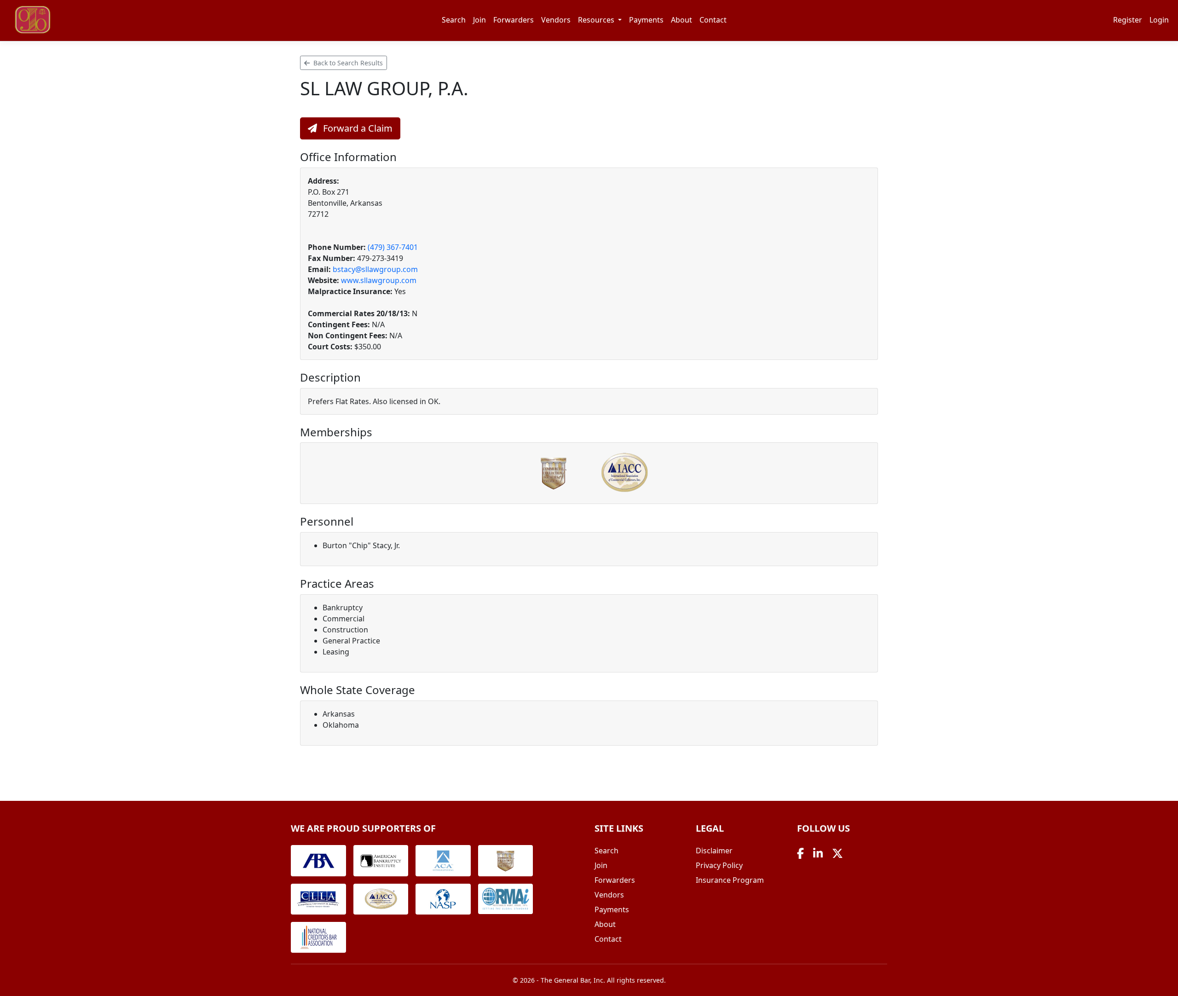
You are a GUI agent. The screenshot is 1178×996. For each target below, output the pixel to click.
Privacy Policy (719, 865)
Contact (713, 20)
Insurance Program (730, 880)
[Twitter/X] (837, 853)
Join (479, 20)
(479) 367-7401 (393, 247)
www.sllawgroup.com (378, 280)
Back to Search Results (347, 62)
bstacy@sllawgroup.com (375, 269)
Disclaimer (714, 850)
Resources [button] (597, 20)
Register (1127, 20)
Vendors (556, 20)
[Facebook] (800, 853)
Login (1159, 20)
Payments (646, 20)
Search (454, 20)
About (681, 20)
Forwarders (513, 20)
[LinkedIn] (818, 853)
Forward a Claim (357, 128)
